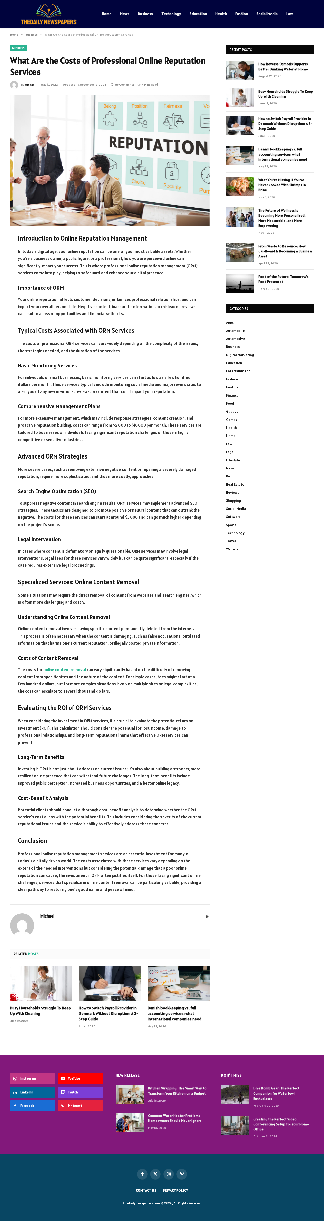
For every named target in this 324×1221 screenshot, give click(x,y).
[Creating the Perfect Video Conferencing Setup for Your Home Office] (235, 1125)
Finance (232, 395)
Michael (30, 84)
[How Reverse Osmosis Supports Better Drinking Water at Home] (240, 70)
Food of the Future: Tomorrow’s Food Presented (283, 279)
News (124, 13)
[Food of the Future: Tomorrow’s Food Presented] (240, 283)
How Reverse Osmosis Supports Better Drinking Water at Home (283, 66)
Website (232, 549)
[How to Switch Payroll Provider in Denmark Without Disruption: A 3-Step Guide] (110, 983)
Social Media (267, 13)
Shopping (233, 500)
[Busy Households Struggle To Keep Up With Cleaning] (41, 983)
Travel (231, 541)
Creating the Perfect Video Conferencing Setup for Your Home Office (281, 1124)
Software (233, 516)
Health (221, 13)
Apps (230, 322)
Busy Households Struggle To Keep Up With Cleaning (40, 1010)
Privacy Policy (175, 1190)
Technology (171, 13)
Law (289, 13)
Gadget (232, 411)
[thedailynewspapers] (49, 14)
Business (145, 13)
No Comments (124, 84)
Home (107, 13)
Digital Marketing (240, 355)
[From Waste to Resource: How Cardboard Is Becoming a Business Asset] (240, 252)
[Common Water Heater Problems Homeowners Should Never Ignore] (130, 1122)
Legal (230, 452)
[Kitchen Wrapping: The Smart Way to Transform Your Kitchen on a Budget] (130, 1094)
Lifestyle (233, 460)
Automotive (235, 338)
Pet (229, 476)
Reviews (232, 492)
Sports (231, 524)
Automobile (235, 330)
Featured (233, 387)
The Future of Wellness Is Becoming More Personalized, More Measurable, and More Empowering (282, 218)
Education (198, 13)
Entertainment (238, 371)
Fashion (241, 13)
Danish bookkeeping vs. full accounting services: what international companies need (174, 1013)
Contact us (146, 1190)
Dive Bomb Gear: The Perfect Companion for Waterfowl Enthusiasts (276, 1093)
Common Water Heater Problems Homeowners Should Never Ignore (175, 1118)
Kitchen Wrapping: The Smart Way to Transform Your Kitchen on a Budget (177, 1091)
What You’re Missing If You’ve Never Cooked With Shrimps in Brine (282, 185)
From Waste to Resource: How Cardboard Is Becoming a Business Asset (285, 251)
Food (230, 403)
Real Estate (235, 484)
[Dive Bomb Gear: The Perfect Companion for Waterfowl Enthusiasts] (235, 1094)
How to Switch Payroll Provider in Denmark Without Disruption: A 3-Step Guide (108, 1013)
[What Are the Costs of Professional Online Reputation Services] (110, 160)
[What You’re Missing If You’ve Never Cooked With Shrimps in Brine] (240, 186)
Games (231, 419)
